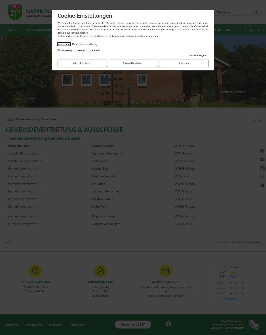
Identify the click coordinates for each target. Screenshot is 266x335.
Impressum (64, 44)
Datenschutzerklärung (84, 44)
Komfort (82, 50)
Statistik (95, 50)
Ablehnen (184, 63)
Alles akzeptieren (82, 63)
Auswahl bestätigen (133, 63)
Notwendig (67, 50)
